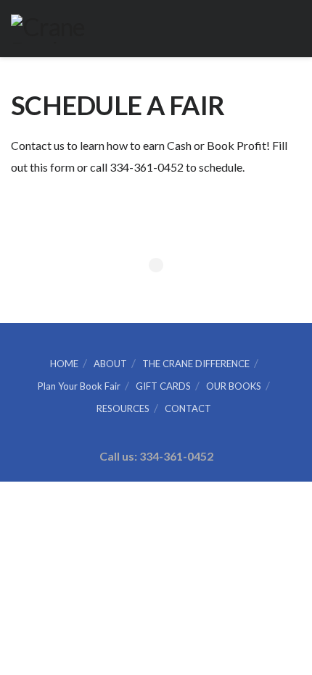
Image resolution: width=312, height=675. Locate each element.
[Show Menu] (295, 28)
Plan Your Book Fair (79, 386)
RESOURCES (123, 408)
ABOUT (110, 363)
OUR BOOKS (233, 386)
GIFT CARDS (163, 386)
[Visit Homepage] (54, 28)
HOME (64, 363)
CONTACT (188, 408)
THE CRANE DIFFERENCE (196, 363)
